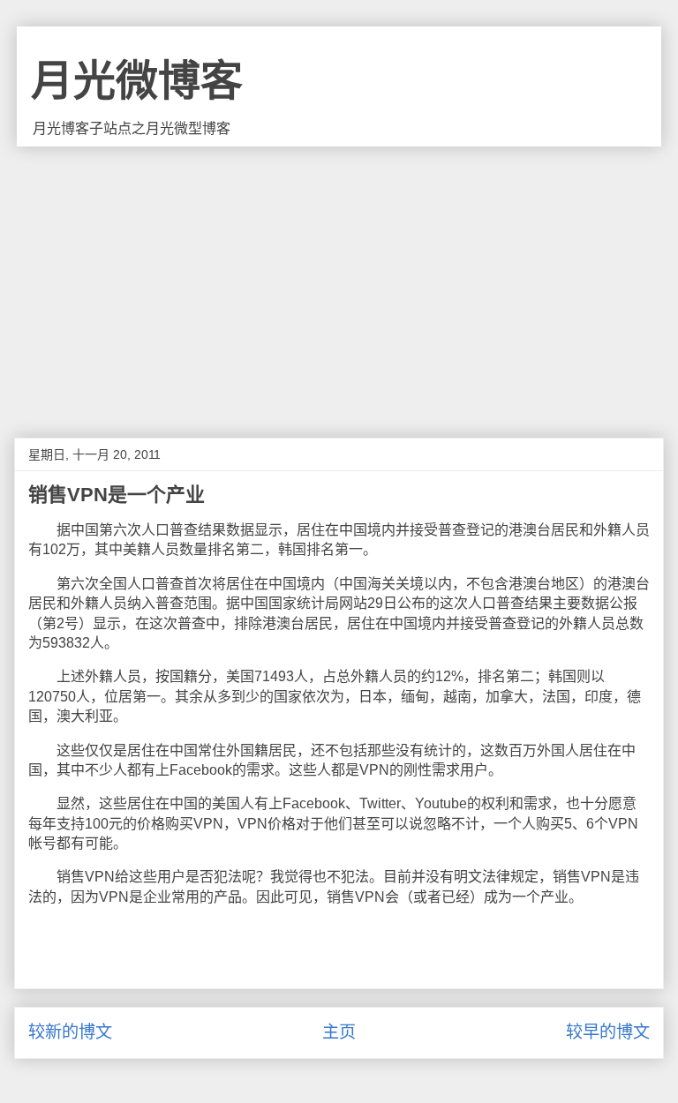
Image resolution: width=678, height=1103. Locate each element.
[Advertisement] (339, 278)
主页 (339, 1032)
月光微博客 (137, 80)
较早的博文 (608, 1032)
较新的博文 (70, 1032)
